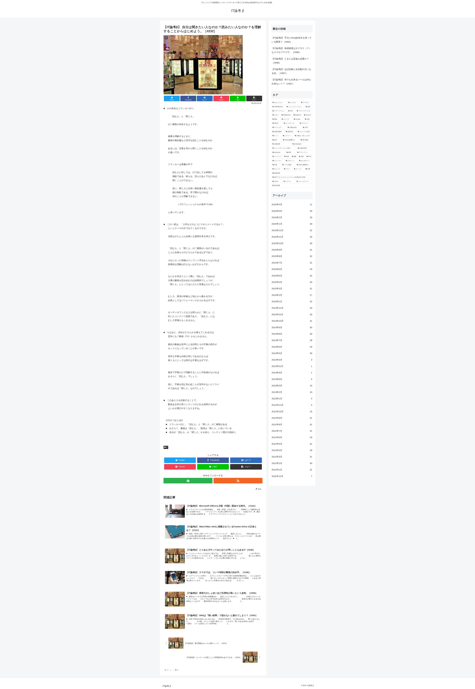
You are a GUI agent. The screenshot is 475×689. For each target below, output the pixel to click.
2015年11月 (292, 237)
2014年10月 (292, 321)
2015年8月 (292, 256)
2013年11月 (292, 366)
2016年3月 (292, 211)
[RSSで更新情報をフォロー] (238, 480)
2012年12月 (292, 405)
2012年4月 (292, 450)
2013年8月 (292, 379)
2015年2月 (292, 295)
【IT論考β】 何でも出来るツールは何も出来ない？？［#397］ (291, 81)
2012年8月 (292, 424)
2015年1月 (292, 301)
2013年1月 (292, 398)
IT (166, 447)
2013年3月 (292, 385)
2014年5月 (292, 353)
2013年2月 (292, 392)
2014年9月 (292, 327)
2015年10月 (292, 243)
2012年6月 (292, 437)
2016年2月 (292, 217)
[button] (254, 98)
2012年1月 (292, 469)
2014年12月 (292, 308)
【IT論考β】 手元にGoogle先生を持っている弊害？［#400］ (292, 40)
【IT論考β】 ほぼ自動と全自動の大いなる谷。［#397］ (291, 71)
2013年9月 (292, 372)
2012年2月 (292, 463)
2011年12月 (292, 476)
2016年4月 (292, 204)
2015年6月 (292, 269)
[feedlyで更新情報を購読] (188, 480)
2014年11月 (292, 314)
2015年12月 (292, 230)
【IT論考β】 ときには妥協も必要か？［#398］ (290, 61)
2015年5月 (292, 275)
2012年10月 (292, 411)
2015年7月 (292, 263)
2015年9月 (292, 250)
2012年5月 (292, 444)
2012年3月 (292, 457)
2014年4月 (292, 360)
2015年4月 (292, 282)
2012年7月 (292, 431)
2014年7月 (292, 340)
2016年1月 (292, 224)
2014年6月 (292, 347)
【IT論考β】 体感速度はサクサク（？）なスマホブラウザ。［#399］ (291, 50)
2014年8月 (292, 334)
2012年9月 (292, 418)
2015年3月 (292, 288)
